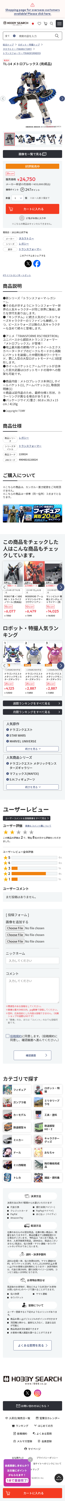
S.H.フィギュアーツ (22, 779)
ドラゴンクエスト (21, 729)
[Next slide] (62, 98)
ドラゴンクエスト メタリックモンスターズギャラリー (33, 765)
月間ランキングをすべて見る (31, 712)
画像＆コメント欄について (38, 825)
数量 (8, 197)
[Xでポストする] (28, 263)
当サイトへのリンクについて (47, 1463)
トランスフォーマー (30, 249)
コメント (12, 973)
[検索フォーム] (51, 23)
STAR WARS (18, 735)
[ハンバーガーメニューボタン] (59, 23)
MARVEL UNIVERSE (23, 741)
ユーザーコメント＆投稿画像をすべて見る (25, 818)
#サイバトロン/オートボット (17, 275)
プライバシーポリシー (47, 1457)
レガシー (24, 243)
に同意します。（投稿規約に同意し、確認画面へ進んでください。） (34, 1038)
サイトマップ (32, 1469)
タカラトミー (26, 238)
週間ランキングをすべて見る (31, 703)
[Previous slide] (3, 98)
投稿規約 (16, 1036)
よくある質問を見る (31, 1345)
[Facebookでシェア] (36, 263)
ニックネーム (15, 953)
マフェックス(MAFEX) (24, 773)
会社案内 (16, 1457)
